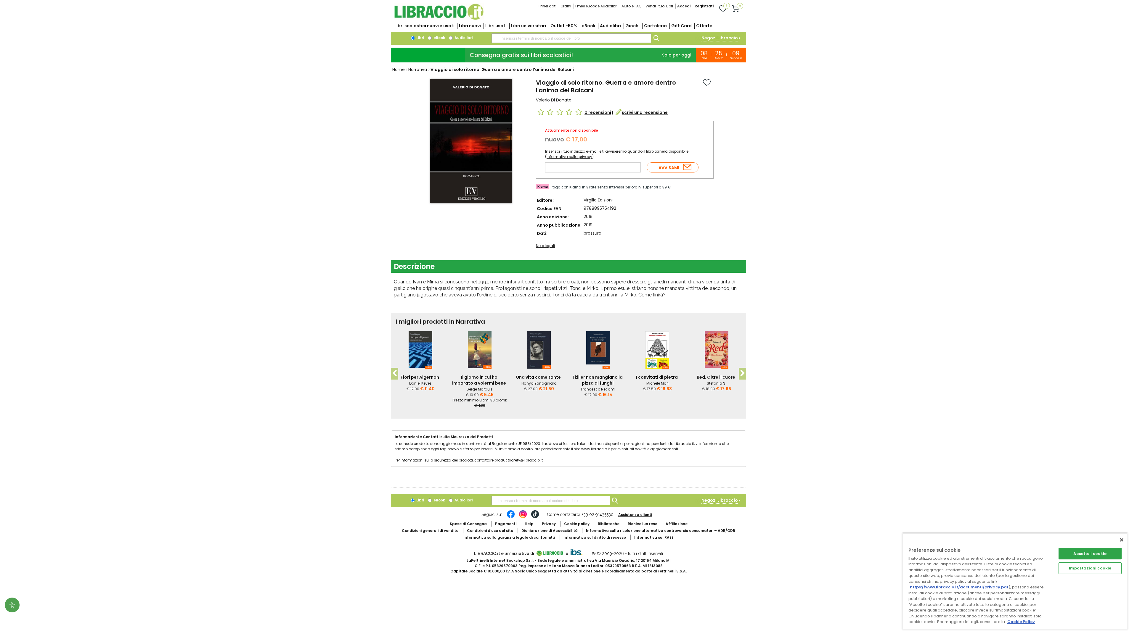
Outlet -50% (563, 26)
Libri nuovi (470, 26)
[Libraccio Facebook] (511, 517)
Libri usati (496, 26)
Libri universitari (528, 26)
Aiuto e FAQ (631, 6)
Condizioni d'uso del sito (490, 530)
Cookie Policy (1021, 622)
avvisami (669, 168)
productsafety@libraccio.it (518, 460)
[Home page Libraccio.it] (439, 18)
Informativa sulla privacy (569, 156)
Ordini (566, 6)
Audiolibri (610, 26)
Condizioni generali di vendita (430, 530)
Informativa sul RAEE (654, 537)
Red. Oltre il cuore (716, 377)
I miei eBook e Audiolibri (596, 6)
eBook (588, 26)
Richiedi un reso (642, 523)
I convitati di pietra (657, 377)
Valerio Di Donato (553, 100)
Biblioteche (608, 523)
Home (398, 69)
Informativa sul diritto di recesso (594, 537)
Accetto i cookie (1090, 553)
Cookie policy (577, 523)
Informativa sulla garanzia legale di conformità (509, 537)
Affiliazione (677, 523)
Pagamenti (505, 523)
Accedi (683, 6)
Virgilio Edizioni (598, 200)
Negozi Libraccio (719, 38)
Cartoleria (655, 26)
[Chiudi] (1121, 540)
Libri (419, 37)
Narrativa (417, 69)
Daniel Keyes (420, 383)
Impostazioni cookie (1090, 568)
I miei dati (547, 6)
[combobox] (571, 38)
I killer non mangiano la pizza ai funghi (598, 380)
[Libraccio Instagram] (523, 517)
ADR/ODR (660, 530)
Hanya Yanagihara (539, 383)
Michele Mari (657, 383)
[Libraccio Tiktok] (535, 517)
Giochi (632, 26)
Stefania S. (716, 383)
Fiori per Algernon (420, 377)
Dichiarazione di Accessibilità (549, 530)
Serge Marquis (480, 389)
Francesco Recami (598, 389)
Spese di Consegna (468, 523)
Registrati (704, 6)
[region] (1015, 581)
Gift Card (681, 26)
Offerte (704, 26)
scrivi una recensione (645, 112)
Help (529, 523)
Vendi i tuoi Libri (659, 6)
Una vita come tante (538, 377)
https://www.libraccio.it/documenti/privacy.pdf (959, 587)
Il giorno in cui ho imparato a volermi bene (479, 380)
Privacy (549, 523)
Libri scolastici (424, 26)
